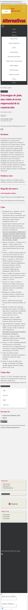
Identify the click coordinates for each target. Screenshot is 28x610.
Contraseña (7, 603)
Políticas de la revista (14, 74)
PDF (2, 129)
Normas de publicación (14, 43)
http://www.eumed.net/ (17, 256)
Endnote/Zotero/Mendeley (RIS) (11, 415)
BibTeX (5, 417)
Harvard (5, 395)
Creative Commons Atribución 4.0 (10, 427)
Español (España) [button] (5, 7)
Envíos (14, 47)
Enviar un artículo (5, 494)
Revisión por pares (14, 70)
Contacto (14, 79)
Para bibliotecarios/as (8, 487)
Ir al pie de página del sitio (18, 3)
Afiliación (3, 115)
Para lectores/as (6, 484)
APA (4, 390)
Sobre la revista (14, 38)
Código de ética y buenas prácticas (14, 61)
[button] (14, 35)
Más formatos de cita (5, 386)
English (6, 11)
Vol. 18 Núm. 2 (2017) (6, 87)
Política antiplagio (14, 65)
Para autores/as (6, 485)
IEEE (4, 400)
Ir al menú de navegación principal (10, 1)
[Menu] (3, 26)
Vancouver (6, 405)
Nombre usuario (9, 596)
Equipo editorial (14, 52)
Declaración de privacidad (14, 56)
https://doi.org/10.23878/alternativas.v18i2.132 (14, 126)
